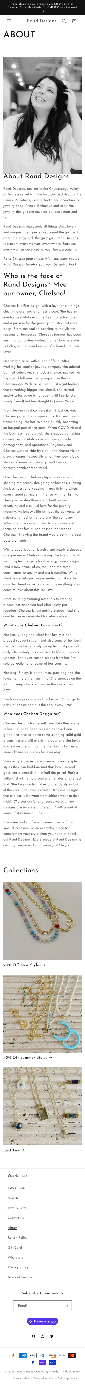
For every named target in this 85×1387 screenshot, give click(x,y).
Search (13, 1198)
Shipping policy (67, 1378)
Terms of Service (20, 1277)
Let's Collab (16, 1188)
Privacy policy (20, 1378)
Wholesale (15, 1257)
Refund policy (71, 1371)
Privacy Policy (18, 1267)
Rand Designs (25, 1371)
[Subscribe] (67, 1305)
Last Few (11, 1150)
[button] (9, 21)
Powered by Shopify (46, 1371)
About (12, 1227)
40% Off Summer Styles (25, 1058)
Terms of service (44, 1378)
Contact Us (16, 1218)
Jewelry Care (17, 1208)
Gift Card (15, 1247)
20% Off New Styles (22, 965)
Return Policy (17, 1237)
